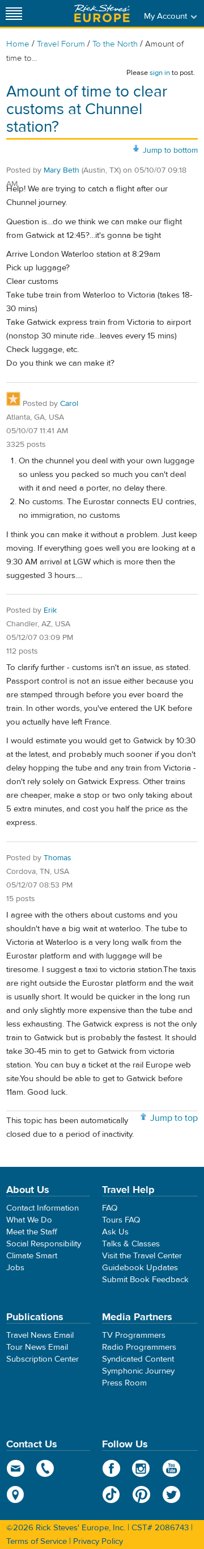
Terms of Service (36, 1541)
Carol (69, 404)
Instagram (141, 1468)
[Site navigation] (14, 13)
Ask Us (115, 1231)
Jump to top (174, 1118)
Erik (50, 610)
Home (17, 44)
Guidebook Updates (140, 1267)
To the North (115, 44)
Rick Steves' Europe (102, 13)
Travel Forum (61, 44)
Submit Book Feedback (145, 1279)
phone (45, 1468)
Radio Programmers (139, 1347)
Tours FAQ (121, 1220)
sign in (160, 72)
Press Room (124, 1383)
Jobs (15, 1267)
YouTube (171, 1468)
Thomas (57, 858)
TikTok (111, 1494)
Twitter (171, 1494)
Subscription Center (42, 1359)
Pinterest (141, 1494)
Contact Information (42, 1208)
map (15, 1494)
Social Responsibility (43, 1243)
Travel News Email (40, 1335)
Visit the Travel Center (142, 1255)
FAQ (109, 1208)
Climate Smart (31, 1255)
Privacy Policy (98, 1541)
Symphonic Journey (138, 1371)
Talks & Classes (131, 1243)
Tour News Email (37, 1347)
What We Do (29, 1220)
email (15, 1468)
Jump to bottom (170, 150)
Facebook (111, 1468)
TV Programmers (133, 1335)
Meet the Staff (31, 1231)
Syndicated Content (138, 1359)
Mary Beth (61, 170)
